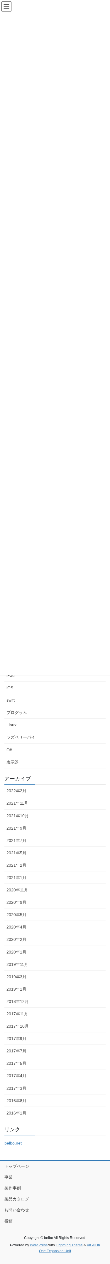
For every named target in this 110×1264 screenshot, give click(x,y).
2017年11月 (17, 1013)
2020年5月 (16, 914)
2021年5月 (16, 853)
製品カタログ (16, 1199)
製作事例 (12, 1188)
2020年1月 (16, 952)
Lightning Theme (69, 1245)
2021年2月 (16, 865)
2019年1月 (16, 989)
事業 (8, 1177)
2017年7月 (16, 1051)
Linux (11, 724)
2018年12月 (17, 1001)
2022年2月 (16, 790)
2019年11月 (17, 964)
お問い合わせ (16, 1209)
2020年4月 (16, 927)
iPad (10, 675)
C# (9, 750)
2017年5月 (16, 1063)
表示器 (12, 762)
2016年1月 (16, 1113)
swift (10, 700)
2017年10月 (17, 1026)
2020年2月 (16, 939)
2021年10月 (17, 815)
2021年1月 (16, 877)
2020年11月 (17, 890)
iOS (9, 687)
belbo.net (13, 1143)
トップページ (16, 1166)
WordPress (39, 1245)
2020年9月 (16, 902)
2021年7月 (16, 840)
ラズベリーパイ (20, 737)
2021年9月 (16, 828)
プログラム (16, 712)
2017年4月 (16, 1075)
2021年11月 (17, 803)
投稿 (8, 1221)
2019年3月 (16, 976)
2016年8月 (16, 1100)
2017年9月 (16, 1038)
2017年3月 (16, 1088)
